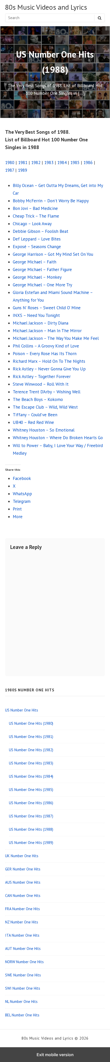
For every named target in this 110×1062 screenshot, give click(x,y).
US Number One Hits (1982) (31, 749)
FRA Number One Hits (22, 908)
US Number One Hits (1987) (31, 816)
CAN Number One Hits (22, 895)
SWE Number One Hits (23, 975)
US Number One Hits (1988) (31, 829)
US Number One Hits (21, 710)
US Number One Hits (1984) (31, 776)
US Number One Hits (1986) (31, 802)
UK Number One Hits (21, 855)
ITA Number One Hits (22, 935)
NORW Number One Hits (24, 961)
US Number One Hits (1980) (31, 723)
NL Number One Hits (21, 1001)
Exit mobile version (55, 1054)
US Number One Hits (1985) (31, 789)
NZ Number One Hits (21, 922)
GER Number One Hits (22, 869)
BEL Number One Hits (22, 1015)
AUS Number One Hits (22, 882)
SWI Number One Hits (22, 988)
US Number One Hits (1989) (31, 842)
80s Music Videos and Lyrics (46, 7)
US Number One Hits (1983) (31, 763)
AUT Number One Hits (23, 948)
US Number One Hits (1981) (31, 736)
